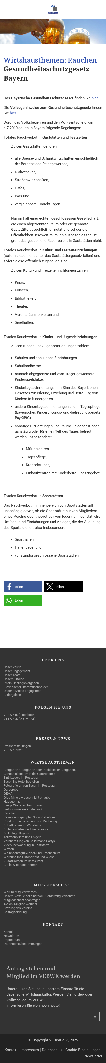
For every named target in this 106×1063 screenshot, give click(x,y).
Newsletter (93, 1056)
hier (95, 98)
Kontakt (11, 1050)
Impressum (29, 1050)
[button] (23, 586)
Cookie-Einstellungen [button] (82, 1050)
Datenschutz (52, 1050)
